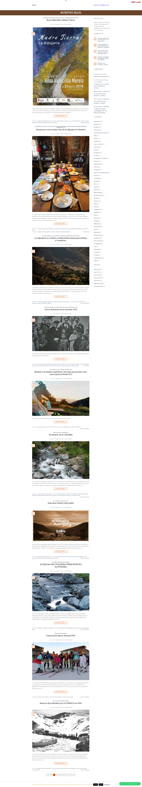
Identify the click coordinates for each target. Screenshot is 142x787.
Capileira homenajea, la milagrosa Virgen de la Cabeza (103, 58)
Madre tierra (35, 122)
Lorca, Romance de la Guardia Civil (61, 309)
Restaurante (97, 226)
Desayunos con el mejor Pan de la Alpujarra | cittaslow (60, 129)
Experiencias (97, 164)
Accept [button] (95, 784)
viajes (77, 365)
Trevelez (96, 255)
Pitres (70, 307)
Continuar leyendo (60, 115)
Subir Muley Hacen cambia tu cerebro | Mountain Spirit (103, 52)
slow (63, 127)
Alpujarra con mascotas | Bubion (103, 64)
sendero (79, 495)
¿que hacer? (56, 432)
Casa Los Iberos (57, 126)
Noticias (76, 17)
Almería (58, 768)
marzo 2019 (97, 275)
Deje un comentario (85, 122)
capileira (48, 231)
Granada (38, 495)
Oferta (66, 369)
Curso (95, 150)
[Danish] (132, 2)
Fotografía (57, 307)
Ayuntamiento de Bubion (101, 133)
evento (60, 697)
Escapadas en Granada (63, 562)
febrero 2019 (97, 278)
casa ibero (53, 231)
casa (76, 301)
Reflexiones (97, 224)
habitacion (43, 495)
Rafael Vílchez (44, 303)
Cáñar (33, 365)
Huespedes (83, 126)
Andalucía (50, 235)
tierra (53, 122)
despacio (72, 556)
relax (54, 558)
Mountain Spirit (98, 195)
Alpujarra (45, 17)
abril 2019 (96, 272)
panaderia (67, 231)
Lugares (67, 17)
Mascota (96, 189)
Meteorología (97, 192)
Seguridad (96, 232)
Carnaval (56, 697)
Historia (62, 17)
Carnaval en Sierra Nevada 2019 (60, 635)
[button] (130, 783)
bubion (87, 121)
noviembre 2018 (98, 286)
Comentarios (86, 231)
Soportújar (73, 365)
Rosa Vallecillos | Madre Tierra (61, 20)
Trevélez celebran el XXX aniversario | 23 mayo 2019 (103, 40)
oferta (59, 495)
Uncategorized (98, 258)
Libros (67, 307)
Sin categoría (76, 235)
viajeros (49, 303)
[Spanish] (140, 2)
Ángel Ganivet (64, 768)
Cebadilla (75, 494)
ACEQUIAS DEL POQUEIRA (64, 628)
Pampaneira (69, 235)
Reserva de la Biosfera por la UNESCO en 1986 (61, 703)
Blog (50, 17)
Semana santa (98, 235)
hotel (47, 495)
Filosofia (62, 500)
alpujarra (83, 121)
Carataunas (41, 365)
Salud (95, 229)
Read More (107, 784)
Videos (96, 260)
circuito (78, 494)
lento (33, 558)
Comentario (86, 365)
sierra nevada (70, 697)
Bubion (34, 5)
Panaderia (59, 127)
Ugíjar (56, 122)
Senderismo (65, 432)
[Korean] (136, 2)
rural (72, 495)
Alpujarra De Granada (80, 364)
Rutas (75, 495)
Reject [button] (101, 784)
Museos (71, 17)
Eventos (57, 17)
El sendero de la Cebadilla (60, 434)
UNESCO (37, 770)
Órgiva (63, 365)
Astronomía (97, 130)
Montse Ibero (68, 24)
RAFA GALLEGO (49, 558)
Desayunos (63, 126)
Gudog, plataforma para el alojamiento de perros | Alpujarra (103, 46)
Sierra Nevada (63, 633)
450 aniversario (77, 121)
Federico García (48, 365)
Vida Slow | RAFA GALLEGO (61, 503)
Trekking (96, 252)
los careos (77, 768)
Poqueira (74, 307)
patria (39, 122)
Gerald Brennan (81, 301)
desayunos (62, 231)
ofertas (39, 558)
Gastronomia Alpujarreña (74, 126)
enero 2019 (97, 280)
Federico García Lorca (57, 365)
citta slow (96, 147)
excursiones (81, 628)
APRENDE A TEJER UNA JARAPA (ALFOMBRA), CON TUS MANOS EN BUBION (101, 110)
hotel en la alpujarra (53, 495)
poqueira (39, 303)
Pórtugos (96, 221)
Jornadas (96, 181)
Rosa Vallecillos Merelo (46, 122)
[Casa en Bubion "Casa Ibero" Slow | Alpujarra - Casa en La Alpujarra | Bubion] (71, 5)
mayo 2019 (97, 269)
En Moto (96, 155)
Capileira (49, 126)
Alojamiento (59, 556)
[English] (134, 2)
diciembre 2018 (98, 283)
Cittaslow (58, 231)
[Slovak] (138, 2)
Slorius (33, 770)
